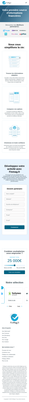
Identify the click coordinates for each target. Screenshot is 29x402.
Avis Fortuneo (5, 333)
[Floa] (6, 30)
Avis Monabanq (6, 335)
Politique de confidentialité (8, 354)
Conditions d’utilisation (7, 356)
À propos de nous (6, 350)
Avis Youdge (5, 339)
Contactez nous (6, 352)
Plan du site (5, 360)
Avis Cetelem (5, 341)
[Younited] (14, 30)
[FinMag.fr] (14, 318)
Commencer (14, 227)
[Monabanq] (23, 31)
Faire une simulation (14, 272)
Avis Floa (4, 337)
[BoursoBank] (14, 34)
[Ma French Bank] (23, 34)
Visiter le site (11, 300)
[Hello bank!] (6, 34)
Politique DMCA (6, 358)
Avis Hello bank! (6, 331)
